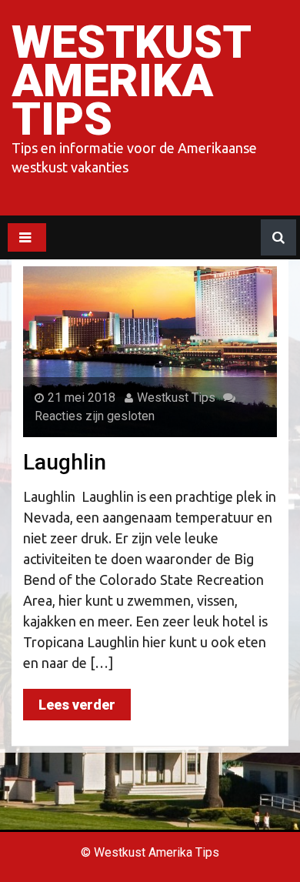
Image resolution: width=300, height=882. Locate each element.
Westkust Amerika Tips (131, 80)
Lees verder (76, 705)
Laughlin (64, 462)
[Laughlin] (150, 351)
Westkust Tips (176, 397)
